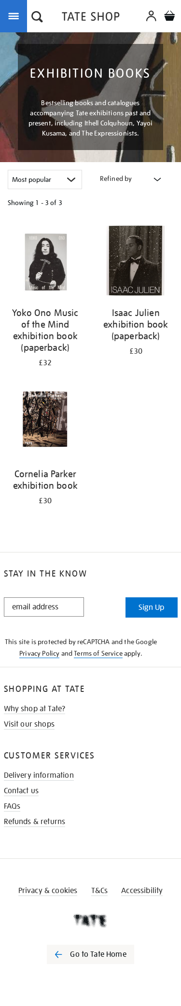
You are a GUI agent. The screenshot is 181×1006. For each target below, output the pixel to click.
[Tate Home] (90, 920)
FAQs (12, 806)
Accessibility (142, 891)
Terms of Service (98, 653)
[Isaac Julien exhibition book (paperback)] (136, 262)
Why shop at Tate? (35, 709)
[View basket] (169, 17)
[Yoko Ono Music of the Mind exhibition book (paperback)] (45, 262)
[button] (37, 18)
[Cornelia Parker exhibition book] (45, 424)
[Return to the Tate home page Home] (91, 18)
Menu (15, 15)
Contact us (21, 791)
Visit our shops (29, 724)
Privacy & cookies (48, 891)
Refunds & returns (35, 822)
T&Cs (99, 891)
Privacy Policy (39, 653)
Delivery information (39, 775)
